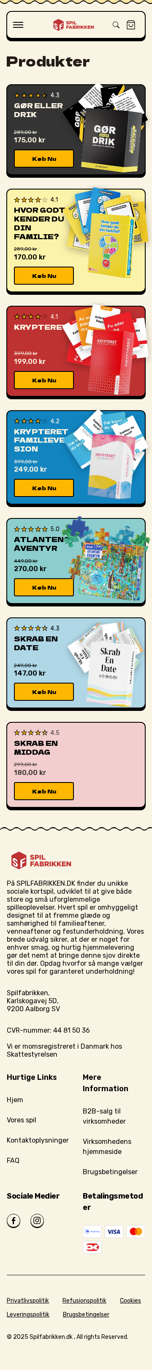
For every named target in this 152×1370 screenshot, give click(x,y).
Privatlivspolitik (28, 1300)
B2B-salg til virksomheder (104, 1116)
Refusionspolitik (84, 1300)
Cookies (130, 1300)
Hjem (15, 1100)
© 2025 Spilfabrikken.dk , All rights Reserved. (67, 1337)
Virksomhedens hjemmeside (107, 1147)
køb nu (44, 159)
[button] (18, 25)
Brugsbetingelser (110, 1172)
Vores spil (21, 1120)
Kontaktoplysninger (38, 1140)
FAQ (13, 1160)
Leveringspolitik (28, 1314)
